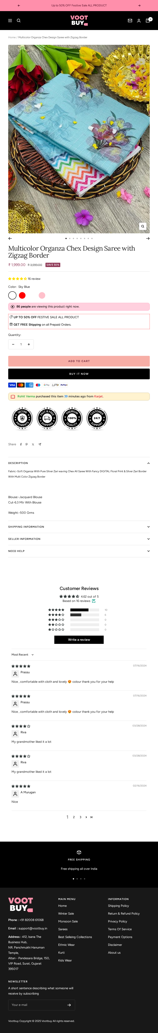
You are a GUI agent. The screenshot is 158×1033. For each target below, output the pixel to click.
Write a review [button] (79, 640)
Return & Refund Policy (124, 913)
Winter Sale (66, 913)
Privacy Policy (117, 921)
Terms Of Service (120, 929)
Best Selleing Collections (75, 937)
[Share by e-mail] (39, 444)
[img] (21, 666)
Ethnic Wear (66, 945)
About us (114, 952)
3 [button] (80, 817)
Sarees (62, 929)
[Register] (69, 1005)
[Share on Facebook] (21, 444)
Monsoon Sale (68, 921)
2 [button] (74, 817)
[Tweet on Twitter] (33, 444)
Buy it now (79, 373)
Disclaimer (115, 945)
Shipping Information (26, 526)
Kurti (61, 952)
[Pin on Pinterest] (27, 444)
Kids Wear (65, 960)
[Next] (148, 238)
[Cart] (148, 20)
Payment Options (120, 937)
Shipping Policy (118, 906)
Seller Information (24, 538)
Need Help (16, 551)
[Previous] (10, 238)
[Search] (19, 20)
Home (12, 37)
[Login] (139, 20)
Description (18, 463)
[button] (18, 279)
